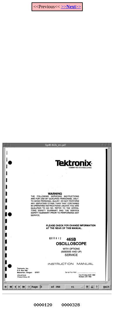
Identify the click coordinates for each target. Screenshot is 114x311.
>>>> (71, 6)
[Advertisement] (57, 73)
